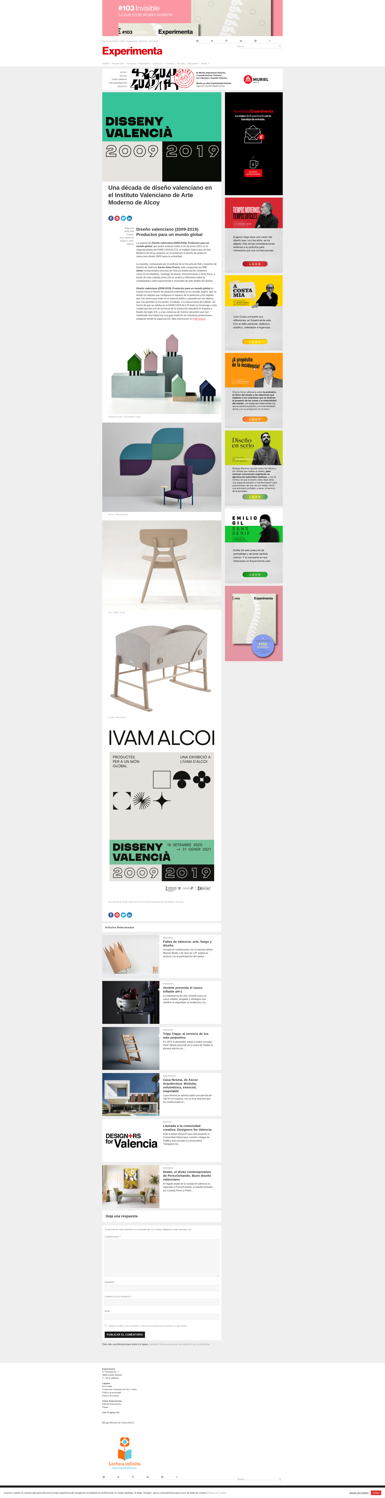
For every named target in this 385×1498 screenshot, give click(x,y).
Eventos (170, 63)
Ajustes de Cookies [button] (359, 1493)
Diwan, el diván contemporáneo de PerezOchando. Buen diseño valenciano (187, 1175)
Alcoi (122, 238)
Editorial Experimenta (111, 1404)
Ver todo (181, 63)
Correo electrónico (118, 1297)
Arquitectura (118, 63)
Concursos (158, 63)
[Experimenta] (132, 51)
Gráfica (105, 63)
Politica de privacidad (111, 1392)
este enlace (199, 319)
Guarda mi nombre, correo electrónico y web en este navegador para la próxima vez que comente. (148, 1325)
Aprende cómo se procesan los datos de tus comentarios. (179, 1344)
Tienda (204, 63)
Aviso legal (107, 1386)
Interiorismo (144, 63)
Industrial (131, 63)
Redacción (129, 228)
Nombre (110, 1282)
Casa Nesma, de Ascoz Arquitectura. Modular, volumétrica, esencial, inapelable (180, 1085)
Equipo (105, 1407)
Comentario (113, 1237)
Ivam (131, 241)
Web (107, 1311)
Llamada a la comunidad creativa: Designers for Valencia (187, 1127)
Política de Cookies (216, 1493)
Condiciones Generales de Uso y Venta (119, 1389)
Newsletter (193, 63)
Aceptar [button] (376, 1493)
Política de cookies (110, 1396)
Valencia (130, 244)
